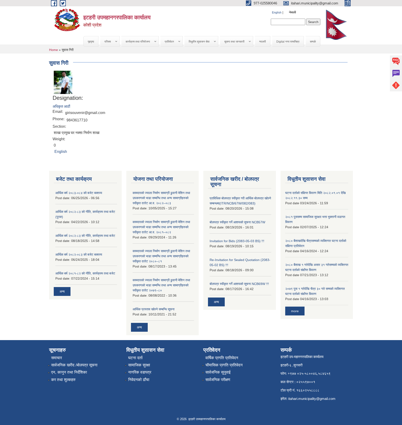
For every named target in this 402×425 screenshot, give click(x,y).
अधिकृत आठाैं (61, 106)
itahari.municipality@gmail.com (311, 399)
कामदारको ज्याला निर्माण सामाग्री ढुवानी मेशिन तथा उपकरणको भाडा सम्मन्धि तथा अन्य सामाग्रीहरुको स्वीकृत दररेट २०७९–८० (161, 285)
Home (53, 50)
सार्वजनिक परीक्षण (217, 380)
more (295, 311)
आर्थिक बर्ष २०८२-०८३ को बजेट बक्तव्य (78, 254)
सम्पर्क (313, 41)
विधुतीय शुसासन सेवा (197, 42)
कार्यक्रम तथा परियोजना (135, 42)
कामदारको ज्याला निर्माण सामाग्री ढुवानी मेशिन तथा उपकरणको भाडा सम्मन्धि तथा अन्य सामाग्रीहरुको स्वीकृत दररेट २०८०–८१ (161, 256)
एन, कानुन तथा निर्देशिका (69, 372)
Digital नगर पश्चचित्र (287, 41)
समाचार (56, 358)
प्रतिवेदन (167, 42)
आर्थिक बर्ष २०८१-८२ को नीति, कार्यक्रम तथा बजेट (85, 273)
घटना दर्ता (135, 358)
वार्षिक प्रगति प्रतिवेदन (221, 358)
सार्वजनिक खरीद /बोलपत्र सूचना (74, 365)
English (276, 12)
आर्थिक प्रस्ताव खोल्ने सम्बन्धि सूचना (153, 309)
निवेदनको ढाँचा (138, 380)
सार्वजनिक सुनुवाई (218, 372)
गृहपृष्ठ (91, 41)
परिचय (105, 42)
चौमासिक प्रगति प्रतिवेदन (224, 365)
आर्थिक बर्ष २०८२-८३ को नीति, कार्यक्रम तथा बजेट (85, 236)
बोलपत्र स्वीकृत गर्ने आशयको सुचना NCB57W (237, 222)
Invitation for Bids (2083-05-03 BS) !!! (237, 241)
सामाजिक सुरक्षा (139, 365)
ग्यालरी (262, 41)
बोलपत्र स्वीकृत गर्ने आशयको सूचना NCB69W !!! (239, 284)
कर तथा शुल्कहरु (63, 380)
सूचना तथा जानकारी (232, 42)
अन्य (62, 291)
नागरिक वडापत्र (139, 372)
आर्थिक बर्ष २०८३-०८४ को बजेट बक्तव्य (78, 193)
